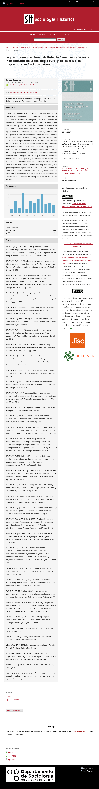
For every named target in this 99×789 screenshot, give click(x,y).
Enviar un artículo (14, 711)
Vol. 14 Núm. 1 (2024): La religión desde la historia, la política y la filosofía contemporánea (53, 47)
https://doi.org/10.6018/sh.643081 (23, 92)
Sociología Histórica (55, 19)
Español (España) (12, 700)
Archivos (42, 34)
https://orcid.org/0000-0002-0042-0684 (22, 85)
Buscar (60, 39)
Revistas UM (73, 2)
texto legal (66, 263)
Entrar (93, 2)
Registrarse (85, 2)
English (9, 696)
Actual (32, 34)
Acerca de (54, 34)
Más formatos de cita (71, 158)
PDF (90, 70)
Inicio (7, 47)
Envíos (66, 34)
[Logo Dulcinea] (79, 355)
